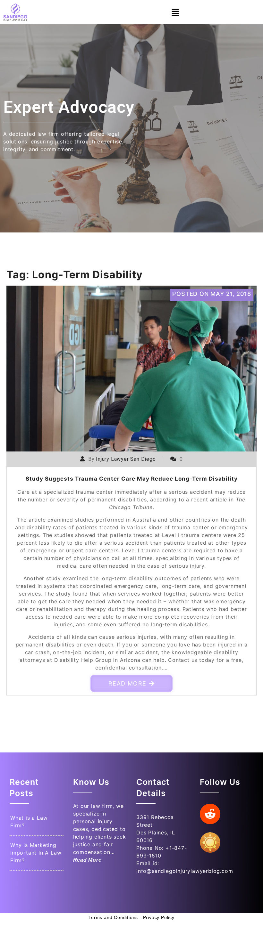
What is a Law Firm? (28, 822)
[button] (175, 12)
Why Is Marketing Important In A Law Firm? (35, 853)
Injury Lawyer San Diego (126, 459)
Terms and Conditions (113, 917)
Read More (127, 683)
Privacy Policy (158, 917)
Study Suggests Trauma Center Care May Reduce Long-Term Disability (132, 478)
